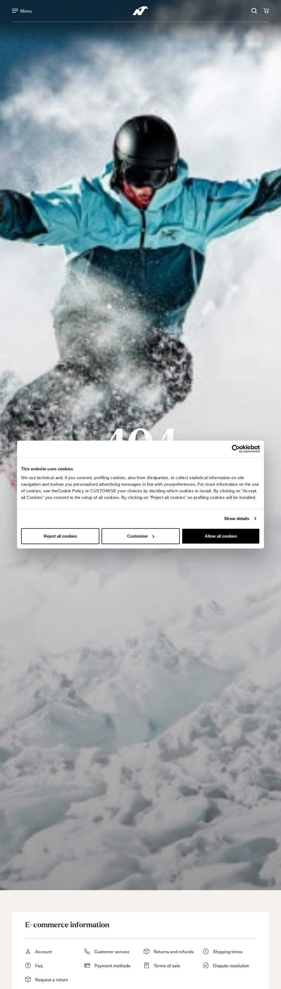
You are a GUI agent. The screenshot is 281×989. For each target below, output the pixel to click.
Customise (137, 535)
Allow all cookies (221, 535)
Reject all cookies (60, 535)
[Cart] (266, 10)
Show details (236, 518)
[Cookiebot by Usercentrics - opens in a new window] (236, 449)
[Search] (254, 10)
